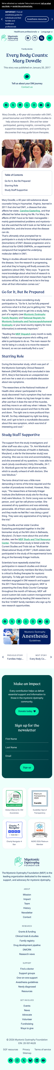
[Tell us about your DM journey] (27, 76)
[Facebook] (11, 1060)
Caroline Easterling (30, 210)
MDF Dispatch (23, 334)
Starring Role (11, 185)
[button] (2, 19)
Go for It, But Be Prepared (17, 181)
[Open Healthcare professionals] (38, 31)
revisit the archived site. (22, 6)
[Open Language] (52, 31)
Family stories (27, 49)
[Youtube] (43, 1060)
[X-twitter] (24, 1060)
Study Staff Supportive (16, 190)
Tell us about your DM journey (27, 83)
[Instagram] (17, 1060)
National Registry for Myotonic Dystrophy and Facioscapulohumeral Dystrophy (27, 321)
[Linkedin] (37, 1060)
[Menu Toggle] (49, 38)
